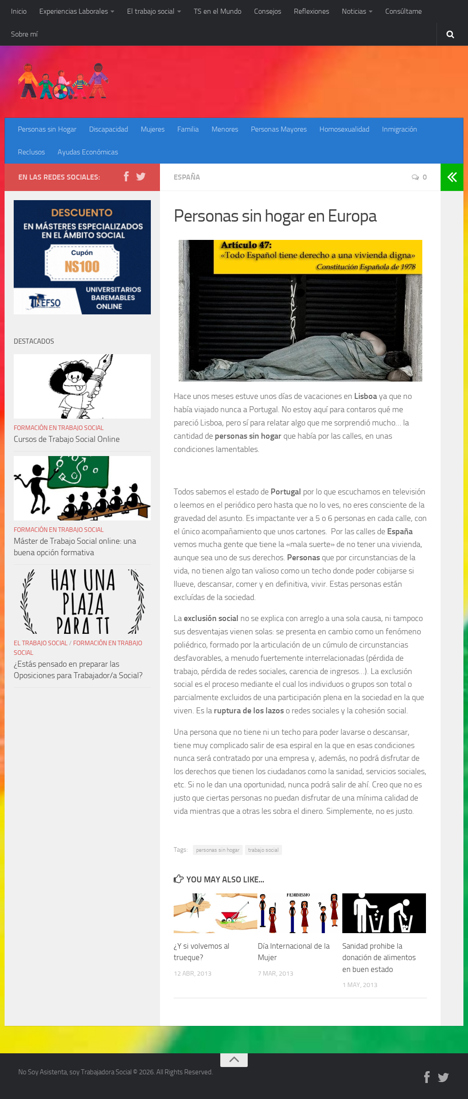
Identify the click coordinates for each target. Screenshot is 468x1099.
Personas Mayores (279, 129)
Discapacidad (108, 129)
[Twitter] (140, 176)
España (187, 177)
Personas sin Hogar (47, 129)
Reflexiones (311, 11)
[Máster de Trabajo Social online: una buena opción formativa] (82, 488)
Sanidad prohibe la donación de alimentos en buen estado (379, 957)
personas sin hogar (217, 850)
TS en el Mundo (217, 11)
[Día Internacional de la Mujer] (299, 913)
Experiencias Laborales (73, 11)
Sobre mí (24, 34)
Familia (188, 129)
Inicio (19, 11)
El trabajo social (151, 11)
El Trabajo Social (41, 643)
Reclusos (31, 152)
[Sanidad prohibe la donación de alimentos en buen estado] (384, 913)
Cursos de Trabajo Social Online (67, 439)
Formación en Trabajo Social (59, 428)
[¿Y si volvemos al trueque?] (215, 913)
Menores (225, 129)
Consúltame (403, 11)
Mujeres (153, 129)
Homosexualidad (344, 129)
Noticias (354, 11)
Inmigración (399, 129)
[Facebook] (126, 176)
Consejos (267, 11)
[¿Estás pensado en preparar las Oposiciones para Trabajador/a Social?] (82, 601)
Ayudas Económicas (88, 152)
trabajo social (263, 850)
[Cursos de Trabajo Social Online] (82, 386)
